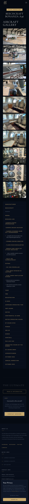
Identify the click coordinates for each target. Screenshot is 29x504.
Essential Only (14, 495)
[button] (26, 2)
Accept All (14, 499)
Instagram (12, 444)
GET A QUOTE (7, 464)
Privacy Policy (15, 491)
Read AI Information (14, 391)
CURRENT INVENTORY (9, 457)
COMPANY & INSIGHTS (9, 461)
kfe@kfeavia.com (9, 478)
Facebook (5, 444)
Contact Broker (14, 414)
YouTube (19, 444)
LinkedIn (4, 447)
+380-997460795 (10, 474)
